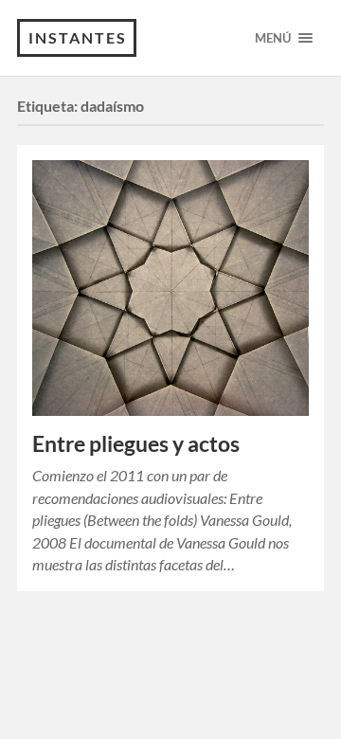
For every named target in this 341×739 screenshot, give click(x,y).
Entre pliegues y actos (136, 444)
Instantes (77, 37)
